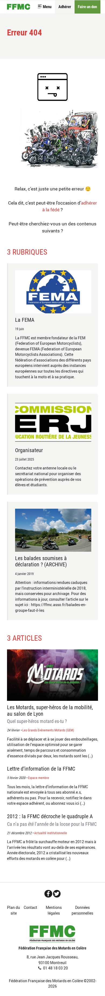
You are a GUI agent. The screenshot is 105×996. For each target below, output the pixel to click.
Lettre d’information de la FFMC (41, 769)
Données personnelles (82, 910)
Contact (30, 907)
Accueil (18, 7)
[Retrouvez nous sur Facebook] (48, 894)
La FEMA (24, 320)
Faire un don (87, 6)
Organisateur (29, 450)
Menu (47, 6)
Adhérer (64, 6)
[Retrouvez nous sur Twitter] (57, 894)
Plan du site (13, 910)
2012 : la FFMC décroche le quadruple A (52, 820)
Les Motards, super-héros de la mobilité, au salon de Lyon (50, 714)
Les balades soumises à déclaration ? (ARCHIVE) (41, 561)
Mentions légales (54, 910)
